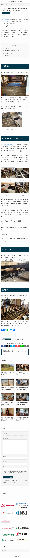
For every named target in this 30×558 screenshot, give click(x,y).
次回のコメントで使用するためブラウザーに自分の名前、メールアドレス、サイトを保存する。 (15, 472)
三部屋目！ (8, 48)
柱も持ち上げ (8, 53)
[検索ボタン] (28, 1)
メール (5, 461)
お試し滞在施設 (5, 19)
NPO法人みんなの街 (15, 1)
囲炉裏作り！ (8, 55)
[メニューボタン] (1, 1)
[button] (3, 346)
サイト (4, 466)
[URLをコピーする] (26, 346)
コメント (5, 438)
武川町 (21, 339)
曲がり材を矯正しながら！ (12, 50)
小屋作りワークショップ (7, 144)
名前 (4, 456)
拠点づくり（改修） (6, 339)
